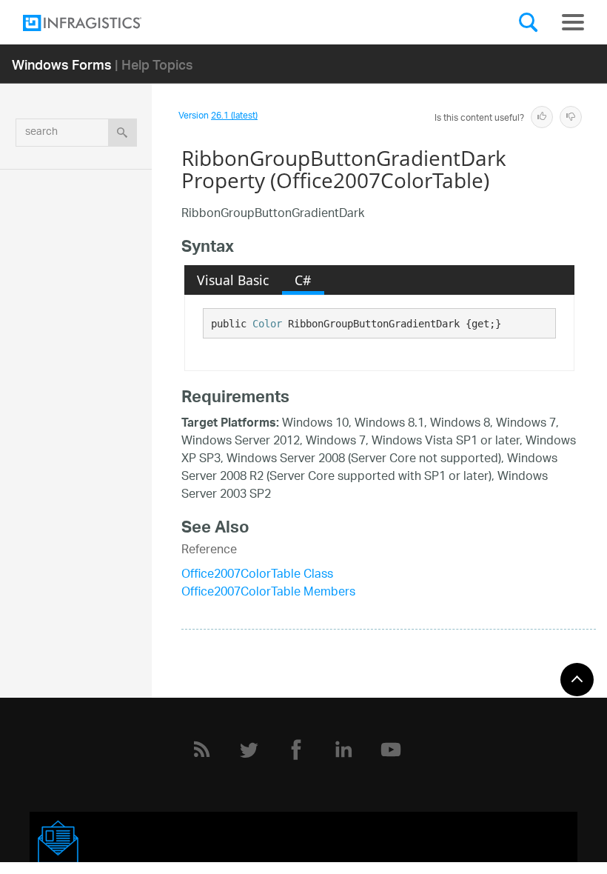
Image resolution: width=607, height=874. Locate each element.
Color (267, 324)
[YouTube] (391, 749)
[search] (122, 133)
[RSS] (201, 749)
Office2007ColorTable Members (268, 593)
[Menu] (573, 22)
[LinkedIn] (343, 749)
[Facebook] (296, 749)
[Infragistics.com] (97, 23)
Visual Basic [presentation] (233, 280)
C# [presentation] (303, 280)
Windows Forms (62, 64)
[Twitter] (249, 749)
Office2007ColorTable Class (257, 575)
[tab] (233, 280)
